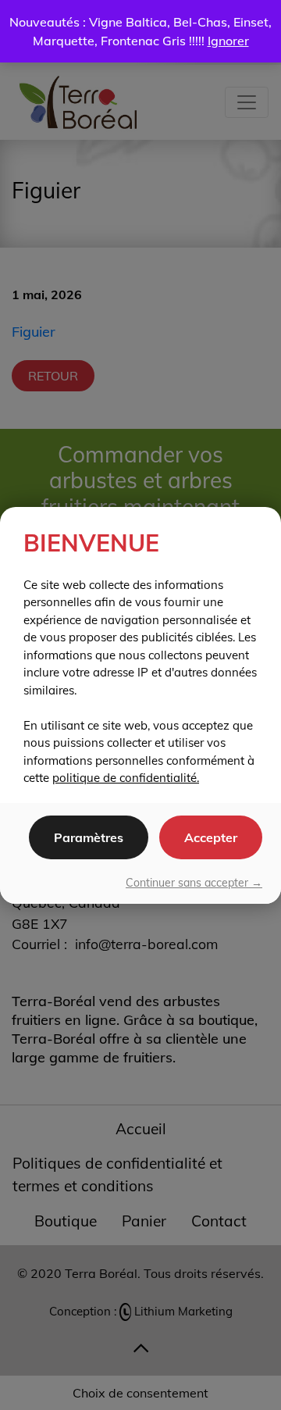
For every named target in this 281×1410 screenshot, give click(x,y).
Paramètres (88, 837)
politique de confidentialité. (125, 777)
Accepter (210, 837)
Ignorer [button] (228, 40)
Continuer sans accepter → (194, 883)
